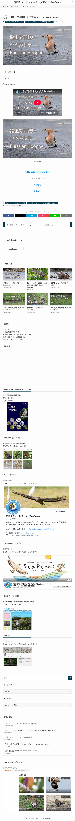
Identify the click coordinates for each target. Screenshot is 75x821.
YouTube (27, 21)
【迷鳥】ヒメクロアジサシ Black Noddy (18, 738)
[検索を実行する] (70, 678)
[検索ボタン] (72, 2)
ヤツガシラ (50, 21)
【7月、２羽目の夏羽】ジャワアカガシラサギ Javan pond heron (26, 745)
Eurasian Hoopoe (10, 205)
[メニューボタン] (2, 2)
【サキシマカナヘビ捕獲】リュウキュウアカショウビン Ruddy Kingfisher (29, 732)
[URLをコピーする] (66, 215)
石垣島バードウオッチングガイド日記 (14, 21)
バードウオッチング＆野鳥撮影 (38, 21)
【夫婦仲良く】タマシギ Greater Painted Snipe (20, 752)
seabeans (13, 249)
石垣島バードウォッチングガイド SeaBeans (38, 2)
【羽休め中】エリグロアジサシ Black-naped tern (21, 725)
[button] (8, 215)
